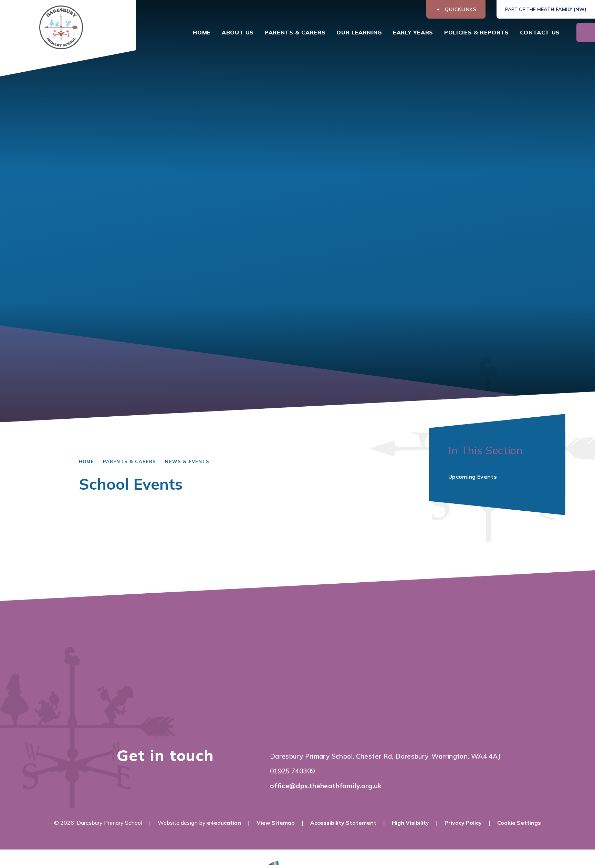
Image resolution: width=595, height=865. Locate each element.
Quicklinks (461, 9)
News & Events (187, 461)
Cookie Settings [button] (519, 822)
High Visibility (410, 822)
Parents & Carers (129, 461)
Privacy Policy (463, 822)
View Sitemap (276, 822)
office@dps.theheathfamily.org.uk (326, 786)
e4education (224, 822)
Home (86, 461)
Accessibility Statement (343, 822)
